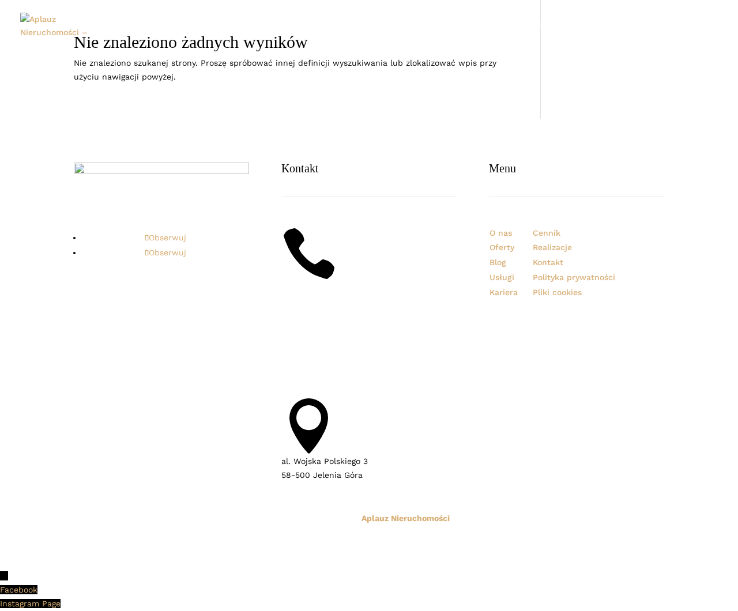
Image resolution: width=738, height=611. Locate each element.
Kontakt (697, 24)
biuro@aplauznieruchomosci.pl (342, 374)
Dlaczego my (404, 24)
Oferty (455, 24)
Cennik (628, 24)
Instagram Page (30, 603)
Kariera (588, 24)
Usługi (548, 24)
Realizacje (501, 24)
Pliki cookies (557, 292)
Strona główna (301, 24)
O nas (356, 24)
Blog (661, 24)
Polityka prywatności (574, 277)
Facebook (18, 589)
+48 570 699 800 (316, 288)
